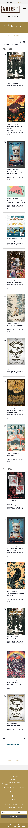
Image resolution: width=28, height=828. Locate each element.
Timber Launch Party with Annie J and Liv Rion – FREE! (16, 202)
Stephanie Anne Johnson (14, 282)
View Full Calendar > (14, 760)
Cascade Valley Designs (19, 826)
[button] (14, 16)
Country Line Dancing (13, 83)
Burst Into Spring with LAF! (15, 241)
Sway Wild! (10, 455)
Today (14, 738)
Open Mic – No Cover (13, 369)
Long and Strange (12, 682)
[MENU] (24, 9)
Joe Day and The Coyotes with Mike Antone (15, 411)
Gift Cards (18, 2)
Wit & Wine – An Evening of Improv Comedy (15, 172)
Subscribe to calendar (13, 744)
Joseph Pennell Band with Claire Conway (15, 504)
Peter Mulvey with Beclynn (15, 325)
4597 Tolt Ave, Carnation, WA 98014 (14, 20)
